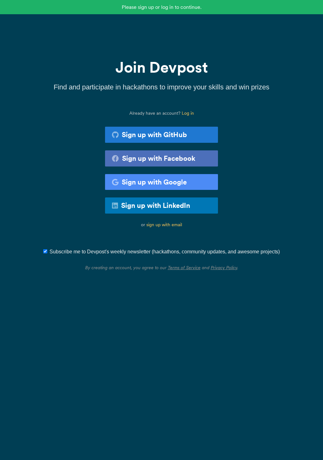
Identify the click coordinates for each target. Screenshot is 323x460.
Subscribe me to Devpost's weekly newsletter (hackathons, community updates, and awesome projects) (165, 251)
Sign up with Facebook (158, 158)
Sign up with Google (154, 182)
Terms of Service (184, 267)
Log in (188, 113)
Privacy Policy (224, 267)
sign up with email (164, 224)
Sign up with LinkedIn (155, 205)
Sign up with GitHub (154, 134)
